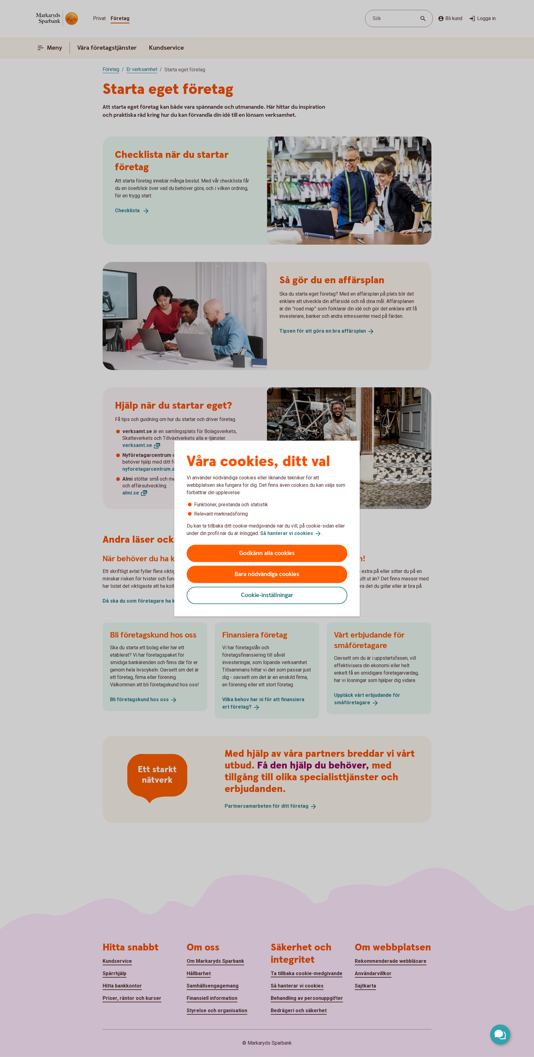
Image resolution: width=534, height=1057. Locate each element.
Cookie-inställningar (267, 595)
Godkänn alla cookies (267, 553)
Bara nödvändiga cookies (267, 574)
